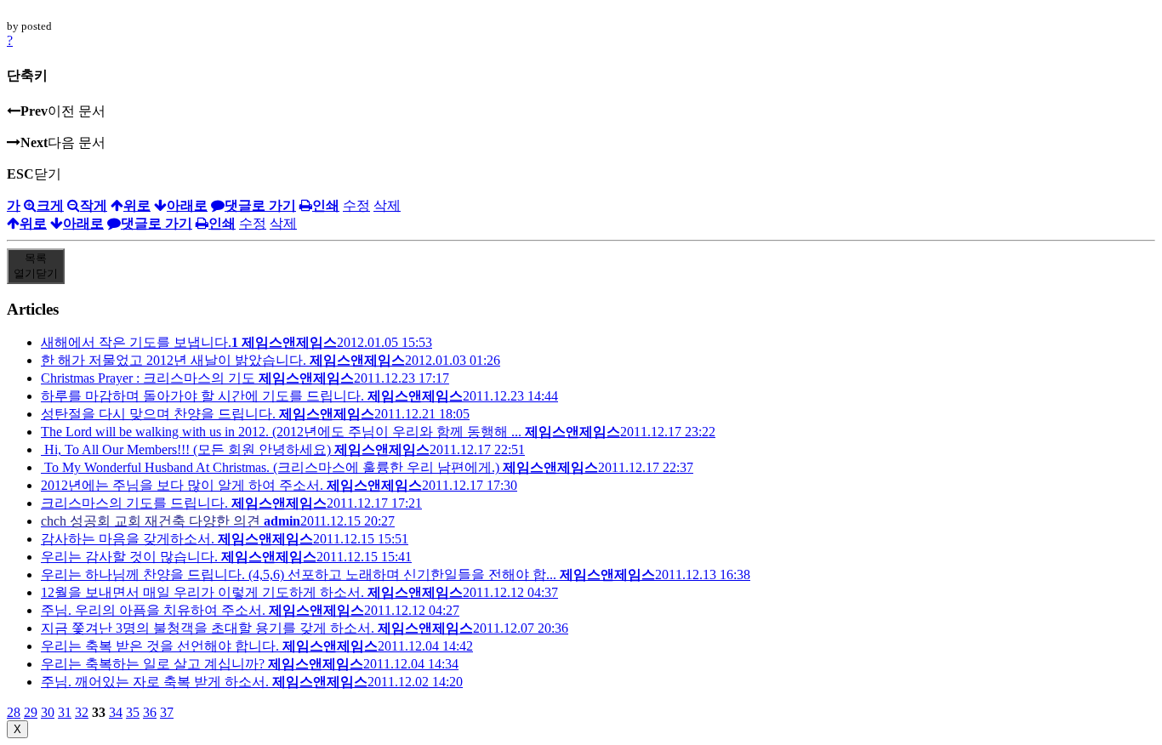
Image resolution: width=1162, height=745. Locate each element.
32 (81, 712)
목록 (36, 266)
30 (47, 712)
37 (167, 712)
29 (30, 712)
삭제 (387, 205)
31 (64, 712)
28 (13, 712)
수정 (356, 205)
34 (115, 712)
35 (133, 712)
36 (150, 712)
